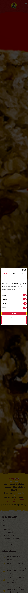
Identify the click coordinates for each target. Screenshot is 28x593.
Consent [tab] (5, 273)
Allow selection (14, 317)
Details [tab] (14, 273)
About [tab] (23, 273)
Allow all (14, 313)
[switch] (25, 299)
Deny (14, 322)
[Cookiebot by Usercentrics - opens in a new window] (21, 270)
